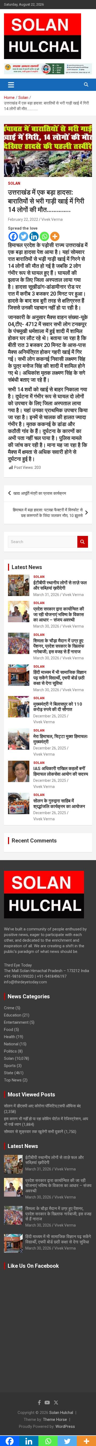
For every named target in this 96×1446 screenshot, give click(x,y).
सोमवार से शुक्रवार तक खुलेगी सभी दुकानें (33, 1131)
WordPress (65, 1426)
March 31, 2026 (46, 595)
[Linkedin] (34, 236)
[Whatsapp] (44, 236)
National (11, 1044)
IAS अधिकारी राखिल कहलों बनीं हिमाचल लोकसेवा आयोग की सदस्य (60, 771)
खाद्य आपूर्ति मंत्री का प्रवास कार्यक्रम (39, 493)
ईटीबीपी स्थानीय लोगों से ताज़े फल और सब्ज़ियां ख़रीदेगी (60, 585)
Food (8, 1029)
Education (12, 1015)
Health (9, 1036)
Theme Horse (55, 1419)
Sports (10, 1065)
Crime (9, 1008)
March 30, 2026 (46, 626)
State (8, 1072)
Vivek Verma (52, 219)
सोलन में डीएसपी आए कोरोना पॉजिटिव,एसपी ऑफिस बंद (42, 1106)
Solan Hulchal (61, 1412)
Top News (13, 1080)
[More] (54, 236)
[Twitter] (23, 236)
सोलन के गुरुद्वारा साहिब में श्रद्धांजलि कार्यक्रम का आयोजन (59, 803)
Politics (10, 1051)
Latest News (27, 567)
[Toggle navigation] (11, 85)
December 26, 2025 (49, 716)
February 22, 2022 (23, 219)
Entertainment (16, 1022)
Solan (14, 183)
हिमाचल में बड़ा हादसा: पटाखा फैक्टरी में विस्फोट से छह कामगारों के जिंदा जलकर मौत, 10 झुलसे (48, 513)
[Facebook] (13, 236)
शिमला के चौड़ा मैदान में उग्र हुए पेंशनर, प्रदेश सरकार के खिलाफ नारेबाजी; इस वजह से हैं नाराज (58, 646)
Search (82, 542)
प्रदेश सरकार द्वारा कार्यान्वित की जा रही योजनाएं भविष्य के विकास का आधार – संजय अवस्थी (58, 614)
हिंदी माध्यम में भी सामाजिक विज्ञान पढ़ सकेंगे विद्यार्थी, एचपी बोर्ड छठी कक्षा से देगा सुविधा (59, 678)
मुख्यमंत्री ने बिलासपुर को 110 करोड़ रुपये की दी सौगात (57, 706)
